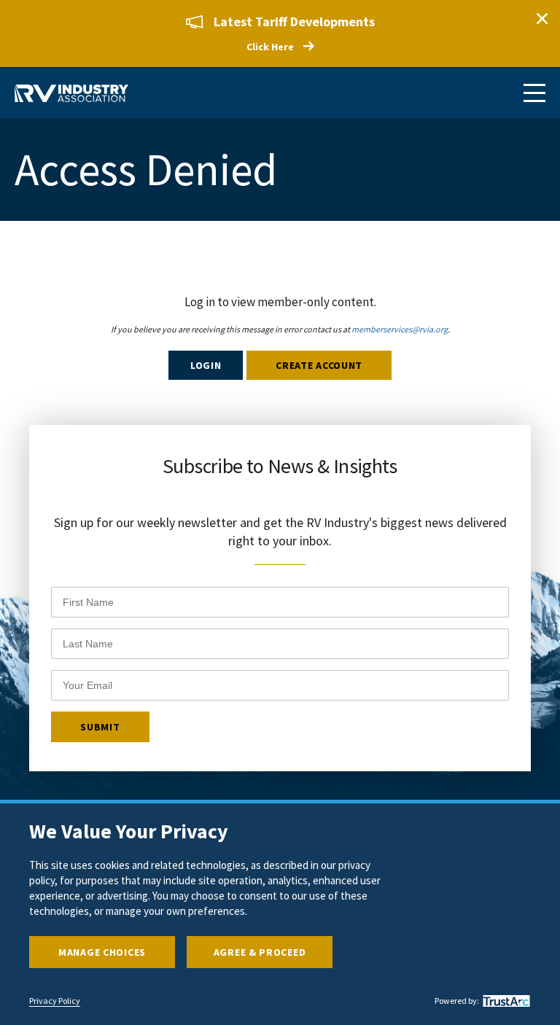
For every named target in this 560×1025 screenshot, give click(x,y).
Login (206, 365)
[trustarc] (504, 1001)
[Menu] (534, 93)
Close (541, 18)
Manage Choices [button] (102, 952)
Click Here (270, 46)
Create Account (319, 365)
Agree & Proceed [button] (260, 952)
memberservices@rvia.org (399, 329)
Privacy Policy (54, 1001)
